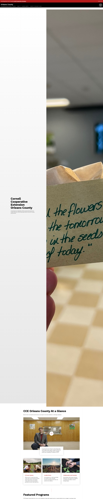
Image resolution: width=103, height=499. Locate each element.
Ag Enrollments (25, 6)
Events (14, 6)
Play (52, 434)
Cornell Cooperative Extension (19, 1)
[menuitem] (6, 6)
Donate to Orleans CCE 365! (35, 6)
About (18, 6)
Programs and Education (6, 6)
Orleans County (7, 4)
